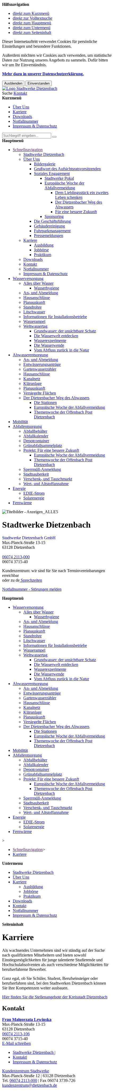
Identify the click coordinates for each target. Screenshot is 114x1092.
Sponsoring (54, 216)
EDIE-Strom (34, 493)
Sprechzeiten (31, 580)
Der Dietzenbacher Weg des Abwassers (56, 398)
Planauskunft (34, 302)
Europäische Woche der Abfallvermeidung (64, 185)
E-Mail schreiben (16, 1043)
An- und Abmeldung (40, 293)
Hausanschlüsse (36, 297)
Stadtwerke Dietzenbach (43, 154)
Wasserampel (34, 321)
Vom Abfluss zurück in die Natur (61, 350)
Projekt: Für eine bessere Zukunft (51, 450)
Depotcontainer (36, 440)
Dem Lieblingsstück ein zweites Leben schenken (81, 195)
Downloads (22, 116)
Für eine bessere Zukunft (76, 211)
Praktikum (42, 254)
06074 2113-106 (16, 1034)
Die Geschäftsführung (52, 221)
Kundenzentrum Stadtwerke (25, 1071)
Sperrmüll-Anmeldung (42, 469)
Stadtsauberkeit (36, 474)
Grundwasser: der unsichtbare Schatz (65, 331)
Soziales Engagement (52, 173)
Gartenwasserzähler (39, 369)
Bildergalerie (44, 164)
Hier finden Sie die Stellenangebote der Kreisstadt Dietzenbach (54, 997)
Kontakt (30, 264)
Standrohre (32, 307)
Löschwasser (34, 312)
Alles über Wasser (38, 283)
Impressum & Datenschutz (35, 126)
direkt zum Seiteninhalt (32, 32)
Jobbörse (41, 250)
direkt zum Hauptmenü (32, 23)
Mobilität (20, 421)
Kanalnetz (31, 378)
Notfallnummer (25, 121)
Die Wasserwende (49, 345)
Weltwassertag (35, 326)
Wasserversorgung (28, 278)
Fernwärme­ (22, 503)
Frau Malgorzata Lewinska (26, 1019)
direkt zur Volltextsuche (32, 18)
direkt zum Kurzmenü (31, 13)
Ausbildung (44, 245)
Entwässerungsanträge (42, 364)
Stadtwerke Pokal (59, 178)
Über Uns (21, 107)
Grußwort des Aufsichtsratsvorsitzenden (67, 168)
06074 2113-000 (16, 557)
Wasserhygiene (46, 288)
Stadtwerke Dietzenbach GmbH (29, 538)
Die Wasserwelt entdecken (56, 336)
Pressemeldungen (48, 235)
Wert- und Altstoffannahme (46, 483)
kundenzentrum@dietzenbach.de (29, 1085)
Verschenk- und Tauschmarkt (47, 479)
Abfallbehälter (35, 431)
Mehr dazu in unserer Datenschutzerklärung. (43, 74)
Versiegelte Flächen (39, 393)
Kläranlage (32, 383)
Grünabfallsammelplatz (42, 445)
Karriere (20, 111)
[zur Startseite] (29, 88)
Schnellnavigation (28, 149)
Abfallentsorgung (27, 426)
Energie (19, 488)
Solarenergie (33, 498)
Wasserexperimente (50, 340)
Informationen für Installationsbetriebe (55, 316)
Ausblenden (13, 83)
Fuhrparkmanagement (52, 231)
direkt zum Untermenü (31, 27)
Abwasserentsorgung (30, 355)
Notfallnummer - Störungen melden (32, 589)
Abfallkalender (35, 436)
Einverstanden (39, 83)
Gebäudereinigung (49, 226)
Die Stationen (45, 402)
